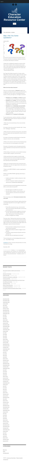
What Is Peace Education (8, 285)
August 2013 (5, 431)
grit (16, 252)
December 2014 (6, 405)
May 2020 (5, 336)
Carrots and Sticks (6, 278)
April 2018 (5, 374)
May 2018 (5, 373)
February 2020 (6, 340)
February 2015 (6, 402)
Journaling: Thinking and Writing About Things (12, 288)
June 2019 (5, 353)
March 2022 (5, 307)
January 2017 (5, 395)
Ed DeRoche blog (8, 252)
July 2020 (4, 332)
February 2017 (6, 394)
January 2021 (5, 323)
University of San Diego (11, 458)
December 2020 (6, 324)
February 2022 (6, 308)
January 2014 (5, 423)
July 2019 (4, 352)
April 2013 (5, 436)
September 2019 (6, 349)
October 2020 (5, 328)
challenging (14, 251)
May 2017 (5, 389)
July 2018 (4, 370)
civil (17, 251)
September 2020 (6, 329)
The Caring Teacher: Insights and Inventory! (11, 270)
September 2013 (6, 429)
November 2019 (6, 345)
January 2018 (5, 378)
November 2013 (6, 426)
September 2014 (6, 410)
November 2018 (6, 365)
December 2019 (6, 344)
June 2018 (5, 371)
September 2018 (6, 368)
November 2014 (6, 407)
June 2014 (5, 415)
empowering (14, 252)
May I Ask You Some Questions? (10, 37)
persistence (19, 252)
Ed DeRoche (5, 242)
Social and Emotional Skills (11, 253)
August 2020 (5, 331)
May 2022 (5, 305)
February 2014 (6, 421)
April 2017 (5, 391)
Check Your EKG (6, 275)
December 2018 (6, 363)
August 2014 (5, 411)
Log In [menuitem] (2, 1)
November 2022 (6, 300)
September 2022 (6, 302)
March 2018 (5, 376)
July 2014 (4, 413)
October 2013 (5, 428)
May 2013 (5, 434)
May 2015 (5, 399)
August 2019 (5, 350)
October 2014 (5, 408)
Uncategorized (6, 453)
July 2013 (4, 432)
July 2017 (4, 386)
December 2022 (6, 299)
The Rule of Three (6, 283)
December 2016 (6, 397)
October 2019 (5, 347)
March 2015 (5, 400)
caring (11, 251)
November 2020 (6, 326)
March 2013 (5, 437)
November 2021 (6, 311)
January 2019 (5, 361)
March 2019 (5, 358)
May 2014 (5, 416)
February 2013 (6, 439)
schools (24, 252)
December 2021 (6, 310)
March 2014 (5, 420)
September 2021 (6, 313)
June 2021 (5, 316)
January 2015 (5, 403)
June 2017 (5, 387)
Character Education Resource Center (14, 17)
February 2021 (6, 321)
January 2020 (5, 342)
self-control (5, 253)
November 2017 (6, 379)
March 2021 (5, 319)
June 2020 (5, 334)
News (4, 451)
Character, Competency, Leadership (10, 277)
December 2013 (6, 424)
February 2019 (6, 360)
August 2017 (5, 384)
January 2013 (5, 441)
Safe (22, 252)
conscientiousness (21, 251)
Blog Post (13, 249)
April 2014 (5, 418)
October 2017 (5, 381)
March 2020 (5, 339)
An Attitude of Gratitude (8, 286)
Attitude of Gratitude (7, 273)
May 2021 (5, 318)
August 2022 (5, 303)
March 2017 (5, 392)
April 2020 (5, 337)
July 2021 (4, 315)
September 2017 (6, 382)
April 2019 (5, 357)
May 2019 (5, 355)
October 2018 (5, 366)
